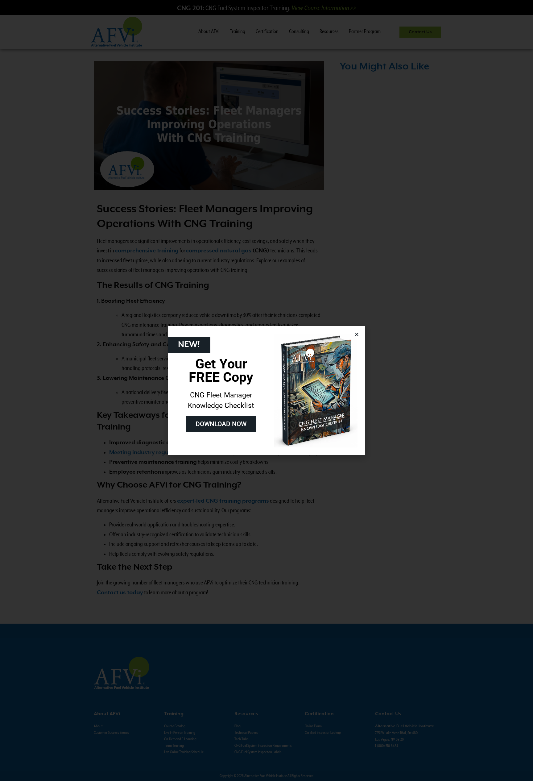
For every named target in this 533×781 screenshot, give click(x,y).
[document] (266, 390)
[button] (356, 334)
